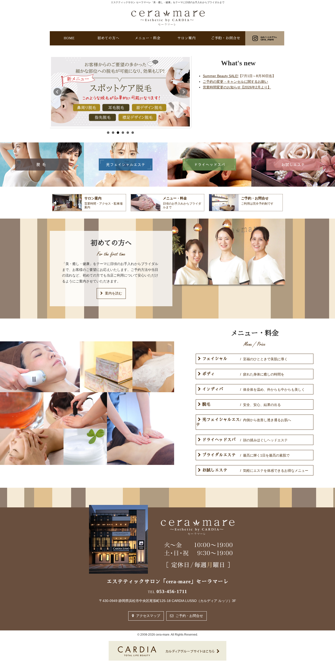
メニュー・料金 (147, 38)
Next (183, 92)
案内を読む (113, 293)
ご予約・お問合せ (225, 38)
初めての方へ (108, 38)
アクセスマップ (147, 616)
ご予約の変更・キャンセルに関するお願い (235, 82)
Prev (57, 92)
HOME (69, 38)
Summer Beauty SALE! (239, 76)
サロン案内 (186, 38)
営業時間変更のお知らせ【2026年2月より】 (237, 87)
